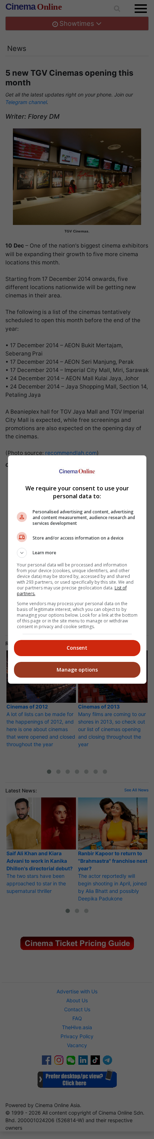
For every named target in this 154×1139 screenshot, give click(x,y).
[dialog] (77, 569)
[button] (77, 553)
